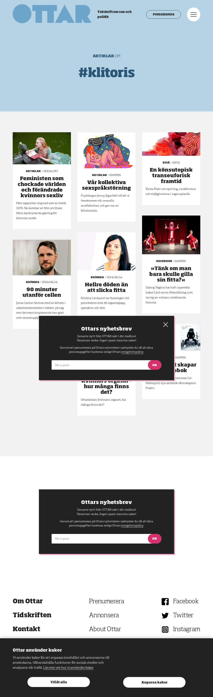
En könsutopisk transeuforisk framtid (171, 176)
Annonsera (104, 615)
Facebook (185, 601)
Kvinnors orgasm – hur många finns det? (106, 387)
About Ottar (105, 629)
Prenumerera (163, 14)
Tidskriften (32, 615)
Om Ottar (28, 601)
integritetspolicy (132, 525)
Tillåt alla (58, 682)
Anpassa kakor (154, 682)
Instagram (186, 629)
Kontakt (26, 629)
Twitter (183, 615)
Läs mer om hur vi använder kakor (68, 668)
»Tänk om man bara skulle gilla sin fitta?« (171, 274)
